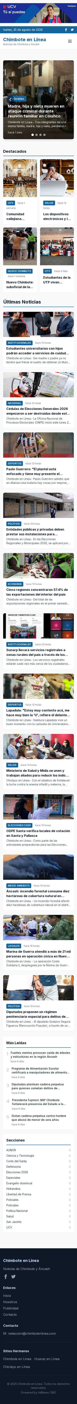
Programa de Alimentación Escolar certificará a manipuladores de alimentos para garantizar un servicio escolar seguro (41, 1070)
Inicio (7, 1296)
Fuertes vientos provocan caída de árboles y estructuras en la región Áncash (40, 1054)
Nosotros (10, 1302)
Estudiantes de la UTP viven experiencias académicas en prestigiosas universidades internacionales (56, 280)
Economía (15, 584)
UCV (10, 202)
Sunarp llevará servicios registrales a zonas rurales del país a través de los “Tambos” (35, 652)
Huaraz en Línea (46, 1359)
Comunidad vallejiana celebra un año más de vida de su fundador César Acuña (18, 216)
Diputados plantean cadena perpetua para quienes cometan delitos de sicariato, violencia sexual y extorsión (38, 1086)
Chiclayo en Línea (16, 1367)
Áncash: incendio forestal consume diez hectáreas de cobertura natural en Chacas (37, 893)
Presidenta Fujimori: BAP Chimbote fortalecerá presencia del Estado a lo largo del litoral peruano (37, 1102)
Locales (14, 945)
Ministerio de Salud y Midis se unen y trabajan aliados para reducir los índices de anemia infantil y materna (37, 773)
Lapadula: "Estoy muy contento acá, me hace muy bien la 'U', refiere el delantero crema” (38, 712)
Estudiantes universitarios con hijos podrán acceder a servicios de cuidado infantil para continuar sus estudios (37, 351)
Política (14, 523)
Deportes (14, 463)
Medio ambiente (19, 885)
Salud (49, 202)
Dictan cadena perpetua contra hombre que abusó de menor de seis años (39, 1117)
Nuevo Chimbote (19, 271)
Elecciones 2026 (19, 825)
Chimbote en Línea (17, 1359)
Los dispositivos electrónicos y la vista (56, 216)
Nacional (14, 403)
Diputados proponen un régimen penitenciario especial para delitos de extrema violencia (36, 1014)
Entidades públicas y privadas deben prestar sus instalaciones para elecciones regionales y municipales (35, 531)
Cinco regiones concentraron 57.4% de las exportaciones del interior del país (37, 592)
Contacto (10, 1314)
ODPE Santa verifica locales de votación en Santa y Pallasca (38, 833)
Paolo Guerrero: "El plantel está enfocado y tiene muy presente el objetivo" (32, 471)
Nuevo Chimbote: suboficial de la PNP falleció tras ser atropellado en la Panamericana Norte (20, 284)
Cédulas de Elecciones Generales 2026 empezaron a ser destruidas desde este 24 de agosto (37, 411)
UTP (47, 271)
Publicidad (10, 1308)
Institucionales (19, 342)
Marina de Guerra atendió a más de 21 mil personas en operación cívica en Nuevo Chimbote (38, 954)
